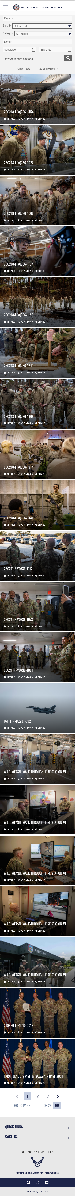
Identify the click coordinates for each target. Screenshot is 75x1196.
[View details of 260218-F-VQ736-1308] (37, 403)
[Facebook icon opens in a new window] (28, 1182)
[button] (5, 7)
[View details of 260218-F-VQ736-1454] (37, 99)
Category (8, 33)
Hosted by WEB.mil (37, 1191)
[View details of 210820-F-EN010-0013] (37, 1013)
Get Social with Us (37, 1152)
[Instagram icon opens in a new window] (37, 1182)
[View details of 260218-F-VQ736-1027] (37, 150)
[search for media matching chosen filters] (68, 57)
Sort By (7, 25)
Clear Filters (23, 68)
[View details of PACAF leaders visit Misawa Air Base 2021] (37, 1063)
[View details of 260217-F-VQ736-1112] (37, 556)
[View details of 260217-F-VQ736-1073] (37, 606)
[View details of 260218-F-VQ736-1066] (37, 200)
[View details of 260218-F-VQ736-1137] (37, 251)
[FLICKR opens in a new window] (47, 1182)
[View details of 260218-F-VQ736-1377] (37, 454)
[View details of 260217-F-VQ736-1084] (37, 657)
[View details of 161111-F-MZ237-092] (37, 708)
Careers (11, 1136)
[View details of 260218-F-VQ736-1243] (37, 353)
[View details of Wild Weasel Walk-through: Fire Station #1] (37, 759)
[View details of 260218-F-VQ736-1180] (37, 302)
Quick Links (14, 1126)
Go (57, 1105)
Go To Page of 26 (32, 1105)
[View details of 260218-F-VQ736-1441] (37, 505)
